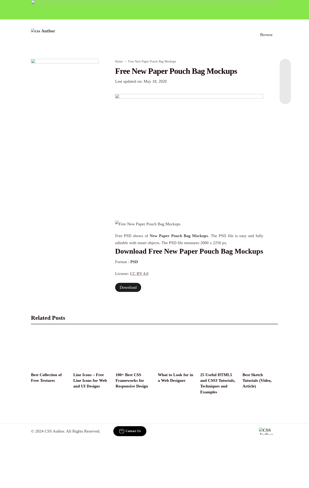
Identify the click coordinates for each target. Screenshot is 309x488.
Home (119, 61)
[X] (285, 95)
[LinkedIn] (285, 77)
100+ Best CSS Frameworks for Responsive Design (132, 380)
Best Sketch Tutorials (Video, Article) (257, 380)
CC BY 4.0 (139, 273)
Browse (266, 34)
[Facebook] (285, 68)
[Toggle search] (246, 34)
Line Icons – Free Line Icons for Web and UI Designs (90, 380)
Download (128, 287)
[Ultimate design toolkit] (189, 152)
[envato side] (65, 126)
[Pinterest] (285, 86)
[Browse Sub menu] (276, 35)
